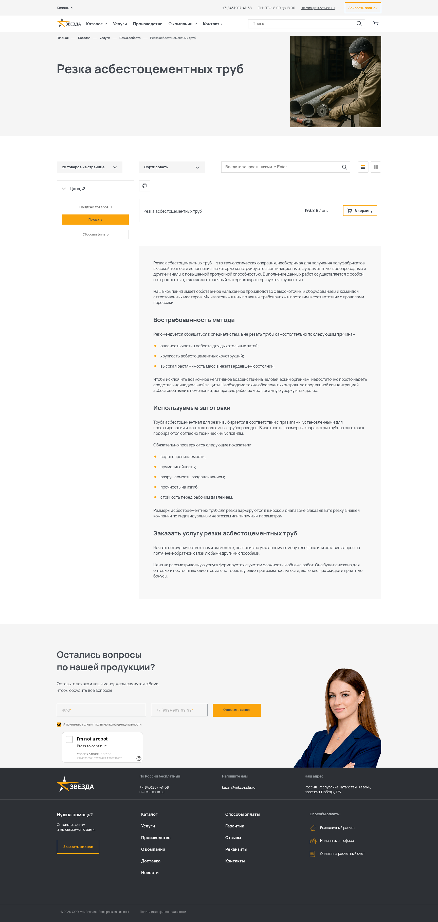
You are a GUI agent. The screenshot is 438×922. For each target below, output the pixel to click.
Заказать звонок (78, 847)
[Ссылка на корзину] (375, 23)
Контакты (213, 24)
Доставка (150, 861)
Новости (150, 872)
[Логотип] (69, 22)
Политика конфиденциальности (163, 912)
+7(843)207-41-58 (237, 7)
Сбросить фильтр (95, 234)
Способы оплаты (242, 814)
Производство (156, 837)
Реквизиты (236, 849)
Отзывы (233, 837)
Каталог (149, 814)
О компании (153, 849)
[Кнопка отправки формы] (344, 167)
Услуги (148, 826)
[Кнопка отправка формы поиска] (359, 23)
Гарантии (234, 826)
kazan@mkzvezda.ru (318, 7)
